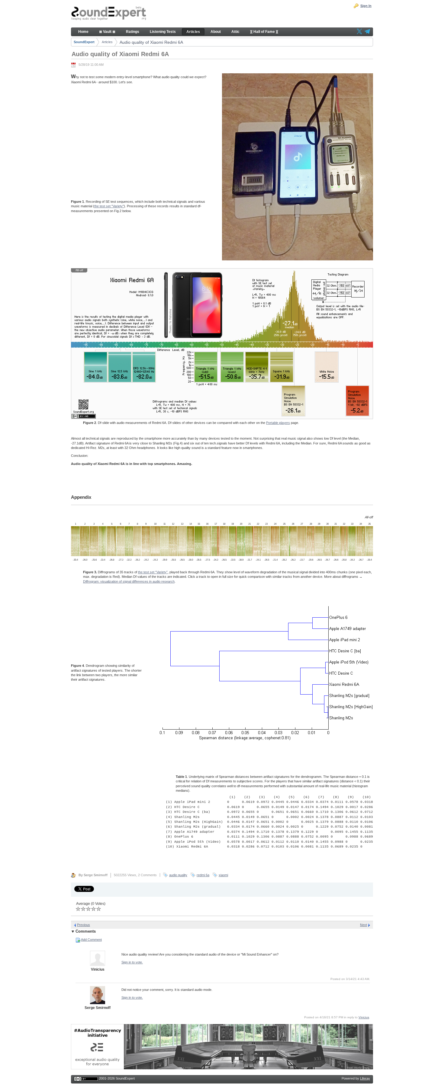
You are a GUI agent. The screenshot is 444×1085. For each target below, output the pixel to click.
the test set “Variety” (153, 572)
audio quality (178, 875)
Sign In (366, 6)
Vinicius (364, 1017)
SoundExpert (84, 42)
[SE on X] (359, 32)
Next (363, 925)
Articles (107, 42)
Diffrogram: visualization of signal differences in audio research (129, 581)
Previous (83, 925)
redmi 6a (203, 875)
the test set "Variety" (109, 206)
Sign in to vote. (132, 962)
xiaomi (223, 875)
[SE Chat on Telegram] (367, 32)
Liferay (365, 1078)
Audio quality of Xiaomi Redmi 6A (151, 42)
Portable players (278, 423)
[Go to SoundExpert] (108, 14)
